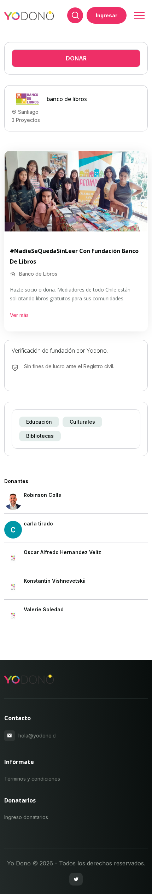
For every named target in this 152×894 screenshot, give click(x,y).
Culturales (82, 422)
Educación (39, 422)
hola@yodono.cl (37, 736)
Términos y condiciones (32, 779)
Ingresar (106, 15)
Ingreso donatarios (26, 817)
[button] (138, 13)
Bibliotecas (40, 436)
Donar (76, 58)
